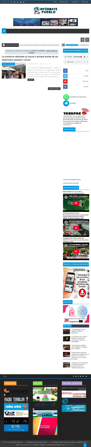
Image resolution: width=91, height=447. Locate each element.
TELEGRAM (72, 103)
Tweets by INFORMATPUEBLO (72, 179)
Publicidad (71, 35)
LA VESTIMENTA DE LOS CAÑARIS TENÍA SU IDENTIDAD (78, 331)
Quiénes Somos (64, 2)
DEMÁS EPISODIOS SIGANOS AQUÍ (73, 218)
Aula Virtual (84, 2)
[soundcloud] (86, 376)
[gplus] (23, 2)
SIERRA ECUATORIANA (8, 64)
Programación (60, 35)
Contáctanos (75, 2)
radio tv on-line (47, 35)
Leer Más (31, 79)
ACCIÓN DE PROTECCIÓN (63, 45)
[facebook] (11, 2)
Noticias (6, 35)
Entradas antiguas (54, 88)
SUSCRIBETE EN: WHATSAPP (77, 97)
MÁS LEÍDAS (67, 326)
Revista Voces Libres (23, 35)
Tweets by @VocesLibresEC (71, 183)
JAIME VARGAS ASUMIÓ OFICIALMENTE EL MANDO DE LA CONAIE (79, 347)
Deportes (35, 35)
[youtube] (20, 2)
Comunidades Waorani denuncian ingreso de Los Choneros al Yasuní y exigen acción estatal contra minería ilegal (76, 356)
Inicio (55, 2)
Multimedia (7, 39)
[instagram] (17, 2)
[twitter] (14, 2)
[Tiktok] (88, 375)
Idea (12, 35)
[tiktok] (27, 2)
